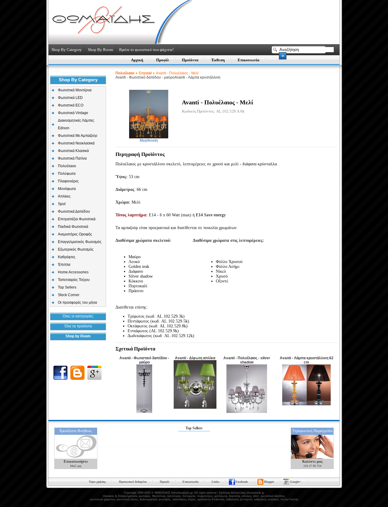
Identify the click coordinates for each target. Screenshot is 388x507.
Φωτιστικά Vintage (73, 113)
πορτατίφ (234, 496)
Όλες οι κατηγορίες (78, 316)
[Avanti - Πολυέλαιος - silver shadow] (246, 412)
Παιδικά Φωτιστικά (73, 227)
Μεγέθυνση (149, 140)
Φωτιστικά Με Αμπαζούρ (77, 136)
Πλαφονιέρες (68, 181)
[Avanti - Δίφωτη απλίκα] (195, 407)
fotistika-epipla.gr (181, 492)
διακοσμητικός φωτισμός (155, 499)
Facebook (242, 481)
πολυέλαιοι (174, 496)
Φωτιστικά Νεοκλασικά (76, 143)
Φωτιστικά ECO (70, 105)
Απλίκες (64, 196)
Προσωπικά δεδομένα (133, 481)
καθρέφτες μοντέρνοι (239, 499)
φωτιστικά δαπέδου (273, 496)
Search (282, 55)
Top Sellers (67, 287)
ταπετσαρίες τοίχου (184, 499)
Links (215, 481)
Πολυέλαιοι (67, 166)
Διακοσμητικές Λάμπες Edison (76, 124)
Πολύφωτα (66, 173)
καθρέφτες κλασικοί (266, 499)
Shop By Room (100, 49)
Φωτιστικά (158, 496)
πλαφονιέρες (204, 496)
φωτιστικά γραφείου (102, 499)
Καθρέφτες (66, 257)
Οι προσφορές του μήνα (77, 302)
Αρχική (137, 60)
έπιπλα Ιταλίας (289, 499)
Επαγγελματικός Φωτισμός (80, 242)
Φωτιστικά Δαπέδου (74, 211)
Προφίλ (162, 60)
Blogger (269, 481)
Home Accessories (73, 272)
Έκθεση (218, 60)
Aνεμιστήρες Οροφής (75, 234)
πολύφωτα (188, 496)
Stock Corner (68, 295)
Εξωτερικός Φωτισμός (76, 249)
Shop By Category (67, 49)
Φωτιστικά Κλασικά (73, 151)
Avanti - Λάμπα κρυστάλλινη (197, 77)
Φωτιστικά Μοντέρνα (75, 90)
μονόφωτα (220, 496)
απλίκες (246, 496)
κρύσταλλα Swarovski (210, 499)
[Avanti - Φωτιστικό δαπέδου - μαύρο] (144, 412)
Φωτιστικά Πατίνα (72, 158)
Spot (61, 204)
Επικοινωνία (248, 60)
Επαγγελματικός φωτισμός (134, 496)
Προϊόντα (190, 60)
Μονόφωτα (67, 189)
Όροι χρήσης (97, 481)
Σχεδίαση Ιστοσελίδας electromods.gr (241, 492)
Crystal (145, 73)
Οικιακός (108, 496)
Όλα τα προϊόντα (78, 326)
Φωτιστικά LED (70, 98)
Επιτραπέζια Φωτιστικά (76, 219)
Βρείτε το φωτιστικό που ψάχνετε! (146, 49)
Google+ (295, 481)
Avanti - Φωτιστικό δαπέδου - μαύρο (145, 77)
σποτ (256, 496)
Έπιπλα (64, 264)
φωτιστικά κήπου (127, 499)
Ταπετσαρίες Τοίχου (74, 280)
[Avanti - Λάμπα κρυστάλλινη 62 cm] (306, 404)
